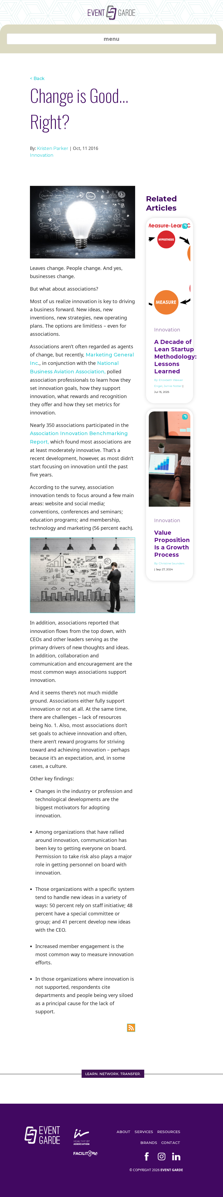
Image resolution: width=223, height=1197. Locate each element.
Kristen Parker (52, 148)
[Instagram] (161, 1156)
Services (144, 1132)
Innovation (41, 155)
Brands (148, 1142)
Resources (168, 1132)
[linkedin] (176, 1156)
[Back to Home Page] (111, 17)
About (124, 1132)
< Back (37, 78)
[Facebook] (147, 1156)
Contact (170, 1142)
